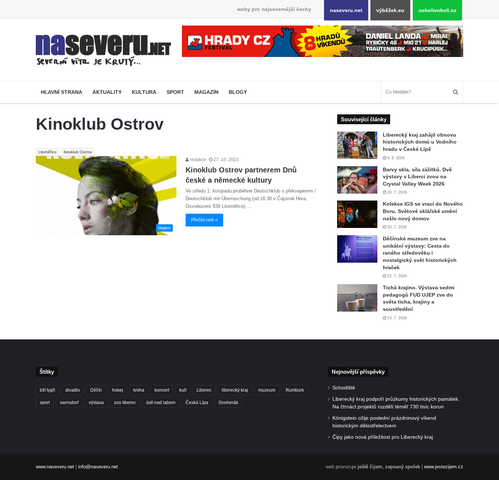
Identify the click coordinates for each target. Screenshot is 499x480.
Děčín (96, 390)
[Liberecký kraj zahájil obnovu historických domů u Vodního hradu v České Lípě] (357, 145)
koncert (162, 390)
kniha (138, 390)
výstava (96, 402)
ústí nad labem (160, 402)
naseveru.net (346, 10)
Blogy (238, 92)
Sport (175, 92)
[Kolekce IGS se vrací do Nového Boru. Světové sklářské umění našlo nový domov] (357, 214)
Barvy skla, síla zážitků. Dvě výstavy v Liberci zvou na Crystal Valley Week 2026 (417, 177)
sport (45, 402)
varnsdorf (69, 402)
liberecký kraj (235, 390)
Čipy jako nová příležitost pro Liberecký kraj (382, 437)
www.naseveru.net (55, 466)
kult (182, 390)
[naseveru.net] (103, 50)
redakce (197, 159)
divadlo (72, 390)
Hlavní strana (61, 92)
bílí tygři (47, 390)
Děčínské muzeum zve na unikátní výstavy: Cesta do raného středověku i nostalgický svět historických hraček (420, 253)
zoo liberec (125, 402)
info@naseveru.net (98, 466)
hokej (117, 390)
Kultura (144, 92)
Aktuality (107, 92)
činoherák (228, 402)
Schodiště (343, 388)
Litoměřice (47, 152)
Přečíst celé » (204, 219)
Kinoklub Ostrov (78, 152)
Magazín (206, 92)
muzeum (266, 390)
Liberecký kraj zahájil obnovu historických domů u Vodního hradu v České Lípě (420, 142)
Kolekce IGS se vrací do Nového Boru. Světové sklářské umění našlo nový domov (423, 211)
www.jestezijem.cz (443, 466)
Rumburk (295, 390)
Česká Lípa (197, 402)
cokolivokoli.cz (437, 10)
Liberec (204, 390)
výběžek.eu (390, 10)
